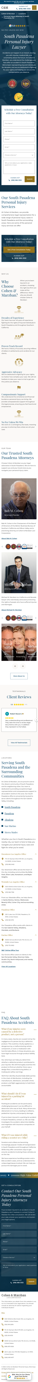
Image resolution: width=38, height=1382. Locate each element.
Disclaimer (29, 1372)
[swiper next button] (36, 546)
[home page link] (4, 8)
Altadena (9, 819)
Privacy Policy (6, 1372)
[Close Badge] (31, 1373)
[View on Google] (7, 714)
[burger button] (34, 7)
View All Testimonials (19, 743)
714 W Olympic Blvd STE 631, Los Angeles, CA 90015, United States (19, 860)
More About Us (19, 676)
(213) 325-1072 (9, 920)
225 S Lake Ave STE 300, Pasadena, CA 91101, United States (17, 916)
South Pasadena (12, 807)
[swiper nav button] (15, 666)
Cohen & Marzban (8, 14)
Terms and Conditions (18, 1372)
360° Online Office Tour (10, 950)
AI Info (3, 1376)
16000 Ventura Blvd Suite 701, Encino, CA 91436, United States (18, 941)
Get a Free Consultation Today (19, 250)
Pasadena (9, 813)
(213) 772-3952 (9, 945)
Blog (3, 1313)
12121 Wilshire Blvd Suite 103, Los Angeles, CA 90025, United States (18, 888)
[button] (1, 719)
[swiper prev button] (2, 546)
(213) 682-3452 (9, 864)
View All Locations (8, 966)
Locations (22, 14)
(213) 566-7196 (9, 892)
